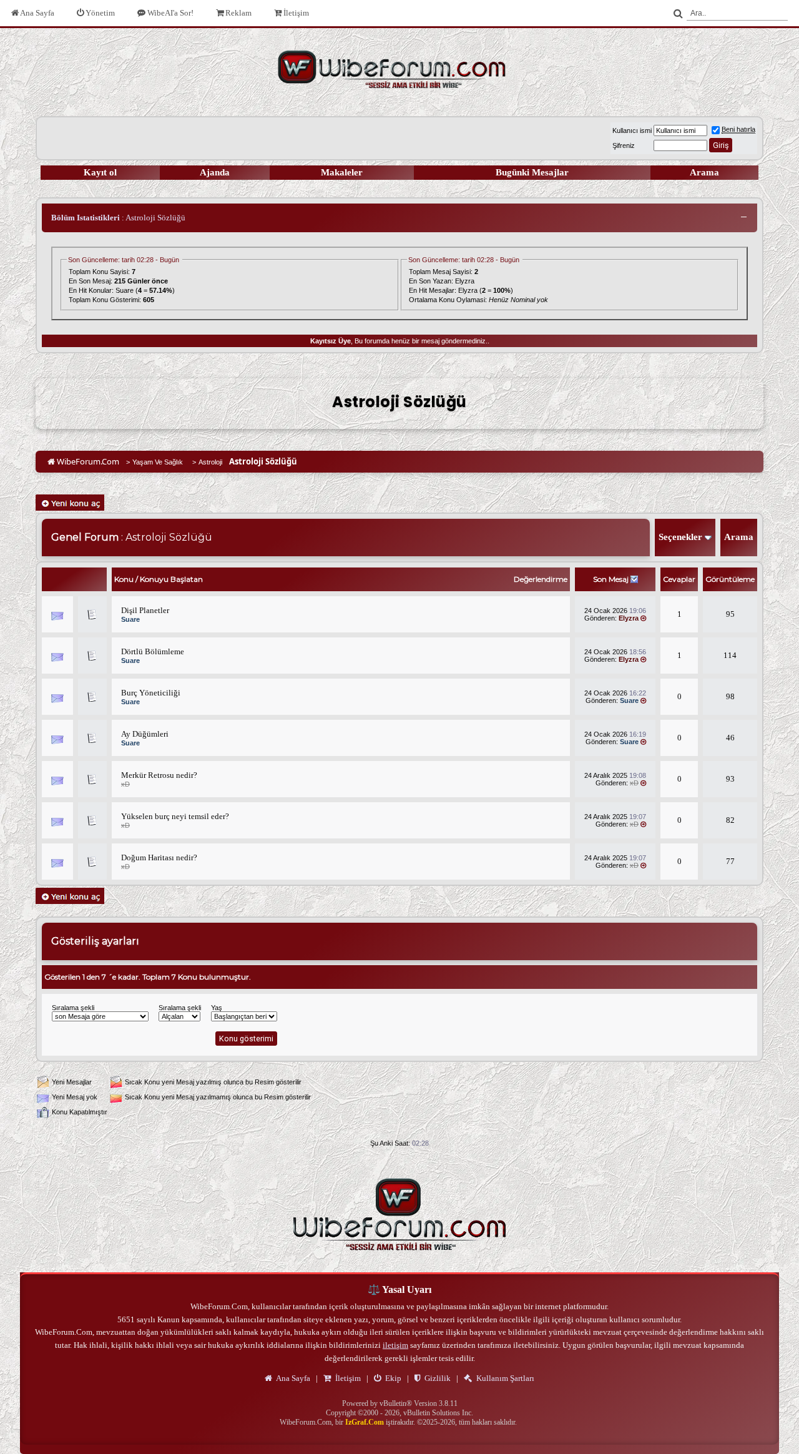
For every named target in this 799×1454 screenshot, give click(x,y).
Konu (124, 579)
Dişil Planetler (145, 610)
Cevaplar (679, 579)
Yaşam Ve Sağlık (157, 462)
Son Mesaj (611, 579)
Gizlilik (437, 1378)
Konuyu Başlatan (171, 579)
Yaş (216, 1007)
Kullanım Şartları (504, 1378)
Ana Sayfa (36, 12)
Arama (704, 172)
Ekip (392, 1378)
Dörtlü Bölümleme (152, 651)
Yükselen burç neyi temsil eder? (175, 816)
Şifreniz (623, 145)
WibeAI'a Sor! (169, 12)
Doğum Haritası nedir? (159, 857)
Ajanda (215, 172)
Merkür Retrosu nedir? (159, 775)
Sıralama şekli (73, 1007)
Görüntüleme (730, 579)
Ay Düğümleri (145, 734)
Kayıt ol (100, 172)
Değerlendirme (540, 579)
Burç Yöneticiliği (150, 692)
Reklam (237, 12)
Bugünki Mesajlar (532, 172)
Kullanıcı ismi (632, 130)
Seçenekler (680, 537)
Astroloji (210, 462)
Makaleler (342, 172)
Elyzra (464, 281)
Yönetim (99, 12)
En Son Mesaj (89, 281)
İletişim (295, 12)
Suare (124, 290)
